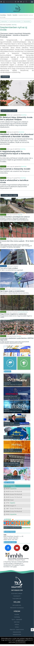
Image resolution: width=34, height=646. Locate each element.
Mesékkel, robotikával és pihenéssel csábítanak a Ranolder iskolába (16, 135)
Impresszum (16, 596)
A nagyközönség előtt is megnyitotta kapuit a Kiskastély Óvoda (15, 153)
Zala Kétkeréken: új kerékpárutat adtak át (15, 217)
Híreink (9, 15)
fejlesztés (27, 21)
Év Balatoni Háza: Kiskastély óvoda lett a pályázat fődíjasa (16, 118)
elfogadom (20, 642)
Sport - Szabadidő (17, 619)
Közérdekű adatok (16, 593)
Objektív (12, 503)
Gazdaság (17, 617)
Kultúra (17, 624)
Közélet (15, 15)
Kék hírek (3, 266)
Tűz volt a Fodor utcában (9, 268)
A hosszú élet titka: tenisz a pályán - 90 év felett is (17, 241)
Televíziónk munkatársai (17, 607)
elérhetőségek (10, 531)
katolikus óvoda (15, 21)
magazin (8, 371)
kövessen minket (10, 542)
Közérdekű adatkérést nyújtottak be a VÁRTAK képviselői (17, 339)
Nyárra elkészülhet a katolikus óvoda (14, 181)
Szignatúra (13, 488)
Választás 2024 (17, 632)
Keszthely (14, 24)
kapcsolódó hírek (9, 111)
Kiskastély (4, 21)
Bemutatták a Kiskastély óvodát (15, 169)
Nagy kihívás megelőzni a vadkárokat (13, 314)
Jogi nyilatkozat (16, 598)
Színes (2, 289)
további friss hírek (9, 195)
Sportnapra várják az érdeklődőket (12, 291)
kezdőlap (3, 15)
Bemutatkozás (17, 605)
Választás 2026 (17, 634)
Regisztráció (10, 2)
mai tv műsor (9, 482)
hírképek (5, 77)
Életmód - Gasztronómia (17, 629)
